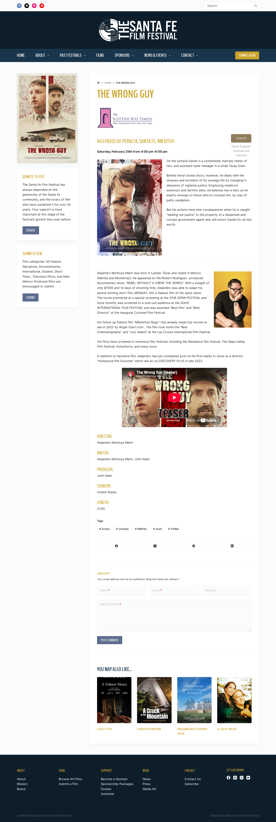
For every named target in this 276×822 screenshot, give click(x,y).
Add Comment (110, 604)
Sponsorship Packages (117, 784)
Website (210, 590)
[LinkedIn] (232, 546)
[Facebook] (19, 5)
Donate (106, 789)
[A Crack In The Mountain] (154, 700)
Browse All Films (70, 779)
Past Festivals (70, 55)
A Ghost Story (104, 729)
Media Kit (149, 789)
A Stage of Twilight (227, 729)
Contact (187, 55)
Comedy (122, 528)
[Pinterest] (193, 546)
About (40, 55)
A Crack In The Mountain (149, 729)
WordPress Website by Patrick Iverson (235, 815)
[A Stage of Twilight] (234, 700)
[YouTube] (41, 5)
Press (146, 784)
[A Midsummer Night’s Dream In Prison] (194, 700)
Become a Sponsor (114, 779)
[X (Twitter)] (26, 5)
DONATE (30, 230)
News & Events (155, 55)
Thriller (173, 528)
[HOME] (98, 82)
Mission (22, 784)
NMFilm (141, 528)
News (147, 779)
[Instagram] (34, 5)
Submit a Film (247, 55)
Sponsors (122, 55)
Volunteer (107, 794)
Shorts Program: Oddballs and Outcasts (241, 151)
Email (157, 590)
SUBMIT (30, 297)
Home (21, 55)
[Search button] (255, 5)
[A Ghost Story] (114, 700)
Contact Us (193, 779)
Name (105, 590)
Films (100, 55)
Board (21, 789)
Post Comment (109, 640)
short (157, 528)
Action (104, 528)
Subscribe (192, 784)
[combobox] (228, 5)
